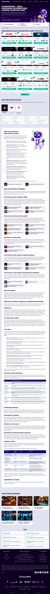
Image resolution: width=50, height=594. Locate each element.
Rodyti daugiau (24, 94)
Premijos (29, 1)
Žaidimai (24, 1)
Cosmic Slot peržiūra (40, 59)
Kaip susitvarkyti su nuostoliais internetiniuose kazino (24, 562)
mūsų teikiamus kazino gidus (19, 194)
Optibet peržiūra (25, 44)
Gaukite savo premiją (9, 57)
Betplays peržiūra (25, 90)
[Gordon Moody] (27, 583)
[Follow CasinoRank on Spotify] (45, 574)
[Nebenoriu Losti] (13, 583)
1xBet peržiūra (40, 44)
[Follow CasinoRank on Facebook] (35, 574)
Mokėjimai (35, 1)
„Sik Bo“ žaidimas (6, 559)
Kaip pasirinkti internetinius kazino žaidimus (24, 557)
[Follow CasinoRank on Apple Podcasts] (47, 574)
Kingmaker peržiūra (41, 74)
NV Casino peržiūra (25, 59)
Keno (6, 557)
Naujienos (46, 1)
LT (2, 573)
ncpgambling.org (22, 457)
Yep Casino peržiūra (9, 90)
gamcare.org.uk (21, 465)
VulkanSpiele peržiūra (9, 59)
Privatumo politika (42, 562)
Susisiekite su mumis (43, 557)
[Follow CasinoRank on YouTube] (42, 574)
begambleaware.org (22, 461)
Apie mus (43, 555)
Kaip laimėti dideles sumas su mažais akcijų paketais (24, 559)
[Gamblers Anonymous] (20, 583)
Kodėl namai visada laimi (24, 555)
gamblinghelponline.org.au (23, 469)
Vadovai (41, 1)
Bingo (6, 555)
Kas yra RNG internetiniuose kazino (24, 560)
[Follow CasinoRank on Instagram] (38, 574)
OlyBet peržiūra (9, 44)
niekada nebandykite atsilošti (28, 420)
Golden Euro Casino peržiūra (9, 74)
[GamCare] (36, 583)
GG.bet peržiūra (40, 90)
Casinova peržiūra (25, 74)
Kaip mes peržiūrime (43, 559)
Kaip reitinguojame (42, 560)
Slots (6, 560)
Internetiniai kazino (17, 1)
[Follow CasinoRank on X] (40, 574)
